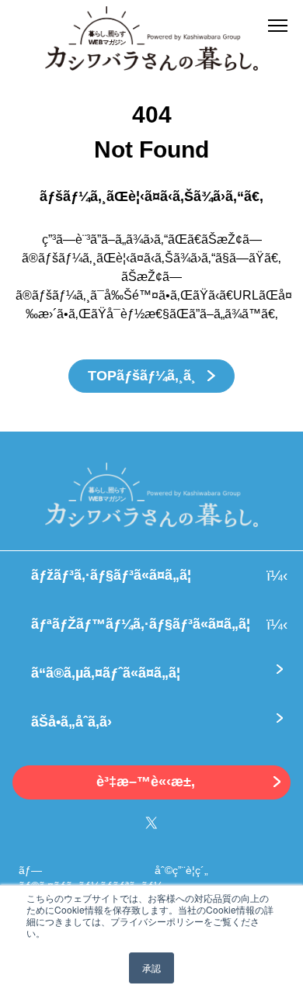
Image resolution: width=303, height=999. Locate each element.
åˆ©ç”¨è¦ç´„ (181, 870)
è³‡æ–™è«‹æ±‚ (145, 781)
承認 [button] (151, 967)
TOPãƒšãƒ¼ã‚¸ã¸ (144, 375)
